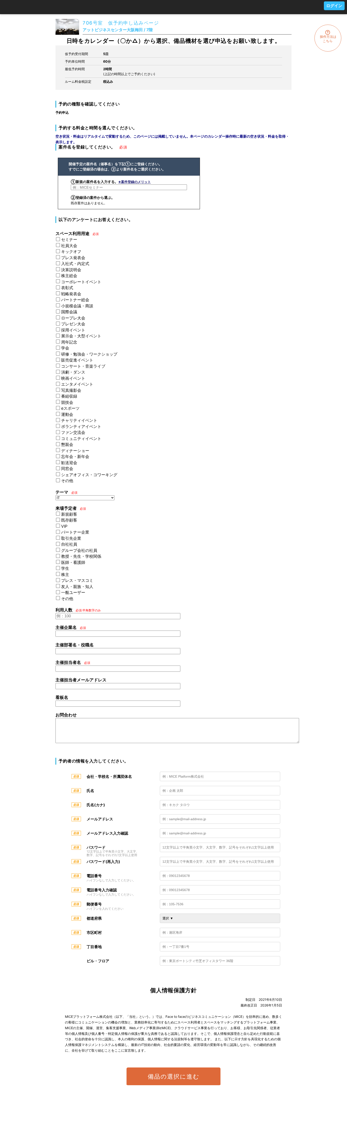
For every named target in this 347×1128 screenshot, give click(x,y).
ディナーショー (75, 450)
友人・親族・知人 (77, 586)
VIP (64, 526)
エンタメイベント (77, 384)
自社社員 (69, 544)
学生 (65, 568)
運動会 (67, 414)
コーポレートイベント (81, 281)
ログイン (334, 5)
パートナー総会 (75, 299)
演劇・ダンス (73, 372)
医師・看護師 (73, 562)
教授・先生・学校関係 (81, 556)
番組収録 (69, 396)
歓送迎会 (69, 462)
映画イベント (73, 378)
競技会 (67, 402)
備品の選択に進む (173, 1076)
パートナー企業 (75, 532)
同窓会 (67, 468)
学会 (65, 348)
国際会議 (69, 311)
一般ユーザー (73, 592)
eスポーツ (70, 408)
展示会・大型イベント (81, 336)
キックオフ (71, 251)
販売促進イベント (77, 360)
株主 (65, 574)
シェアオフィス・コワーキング (89, 474)
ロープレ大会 (73, 318)
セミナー (69, 239)
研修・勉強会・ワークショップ (89, 354)
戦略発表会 (71, 294)
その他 (67, 480)
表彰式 (67, 287)
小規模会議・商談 (77, 306)
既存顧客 (69, 520)
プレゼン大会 (73, 324)
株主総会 (69, 275)
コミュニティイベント (81, 438)
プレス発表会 (73, 257)
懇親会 (67, 444)
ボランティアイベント (81, 426)
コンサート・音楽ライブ (83, 366)
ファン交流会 (73, 432)
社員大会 (69, 245)
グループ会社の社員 (79, 550)
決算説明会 (71, 269)
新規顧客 (69, 514)
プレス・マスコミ (77, 580)
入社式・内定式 (75, 263)
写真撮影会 (71, 390)
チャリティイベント (79, 420)
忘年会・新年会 (75, 456)
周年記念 (69, 342)
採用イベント (73, 330)
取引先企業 (71, 538)
